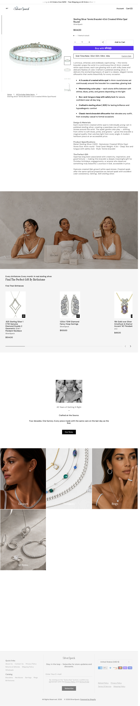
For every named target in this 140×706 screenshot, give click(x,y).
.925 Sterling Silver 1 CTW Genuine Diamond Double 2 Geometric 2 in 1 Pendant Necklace (14, 325)
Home (9, 94)
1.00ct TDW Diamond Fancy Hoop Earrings (68, 322)
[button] (8, 8)
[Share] (103, 42)
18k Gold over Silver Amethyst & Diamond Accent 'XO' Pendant (122, 324)
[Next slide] (130, 345)
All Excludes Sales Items (25, 94)
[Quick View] (23, 315)
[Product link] (15, 314)
